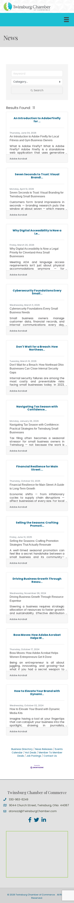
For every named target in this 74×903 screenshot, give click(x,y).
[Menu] (66, 20)
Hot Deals (30, 752)
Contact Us (50, 756)
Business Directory (22, 749)
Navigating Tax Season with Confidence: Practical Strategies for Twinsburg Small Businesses (34, 428)
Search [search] (38, 90)
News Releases (43, 749)
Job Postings (33, 756)
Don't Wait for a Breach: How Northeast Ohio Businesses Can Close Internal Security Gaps (37, 368)
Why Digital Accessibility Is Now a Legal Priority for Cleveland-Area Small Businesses (34, 252)
